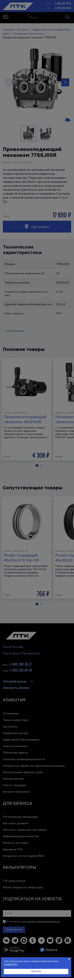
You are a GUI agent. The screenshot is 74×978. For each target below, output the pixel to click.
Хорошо (36, 971)
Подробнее (10, 964)
